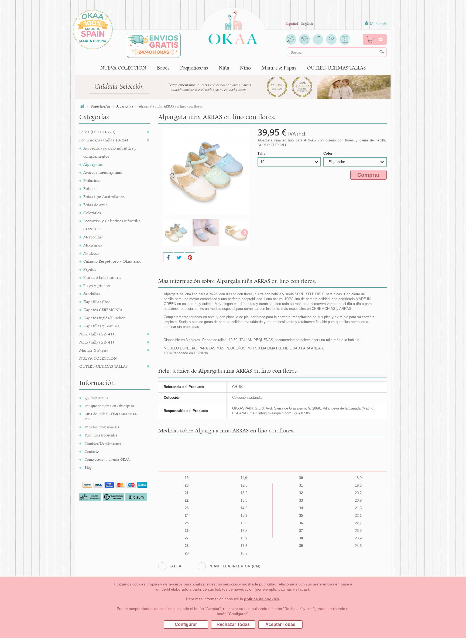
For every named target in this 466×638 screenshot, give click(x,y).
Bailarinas (92, 180)
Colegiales (92, 212)
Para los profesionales (102, 427)
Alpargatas (93, 164)
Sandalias (91, 293)
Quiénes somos (96, 398)
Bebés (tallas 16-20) (97, 131)
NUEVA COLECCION (123, 68)
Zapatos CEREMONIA (102, 309)
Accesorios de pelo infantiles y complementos (109, 152)
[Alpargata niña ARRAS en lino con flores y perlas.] (175, 232)
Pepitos (89, 269)
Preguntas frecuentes (101, 435)
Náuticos (91, 253)
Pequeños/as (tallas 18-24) (103, 140)
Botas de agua (95, 204)
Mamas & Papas (279, 68)
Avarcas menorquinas (102, 172)
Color (328, 153)
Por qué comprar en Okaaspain (109, 406)
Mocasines (92, 245)
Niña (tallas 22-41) (96, 334)
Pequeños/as (194, 68)
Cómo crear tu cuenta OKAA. (107, 459)
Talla (262, 153)
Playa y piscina (96, 285)
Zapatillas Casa (97, 301)
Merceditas (93, 237)
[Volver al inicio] (82, 106)
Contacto (92, 451)
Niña (224, 68)
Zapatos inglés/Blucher (104, 317)
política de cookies (261, 599)
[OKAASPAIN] (232, 25)
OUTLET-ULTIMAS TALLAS (336, 68)
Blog (88, 467)
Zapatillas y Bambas (101, 325)
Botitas (89, 188)
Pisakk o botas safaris (102, 277)
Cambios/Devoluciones (103, 443)
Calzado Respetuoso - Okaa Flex (112, 261)
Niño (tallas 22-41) (96, 342)
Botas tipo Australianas (104, 196)
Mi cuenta (378, 23)
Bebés (163, 68)
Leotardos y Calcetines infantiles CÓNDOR (112, 224)
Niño (245, 68)
